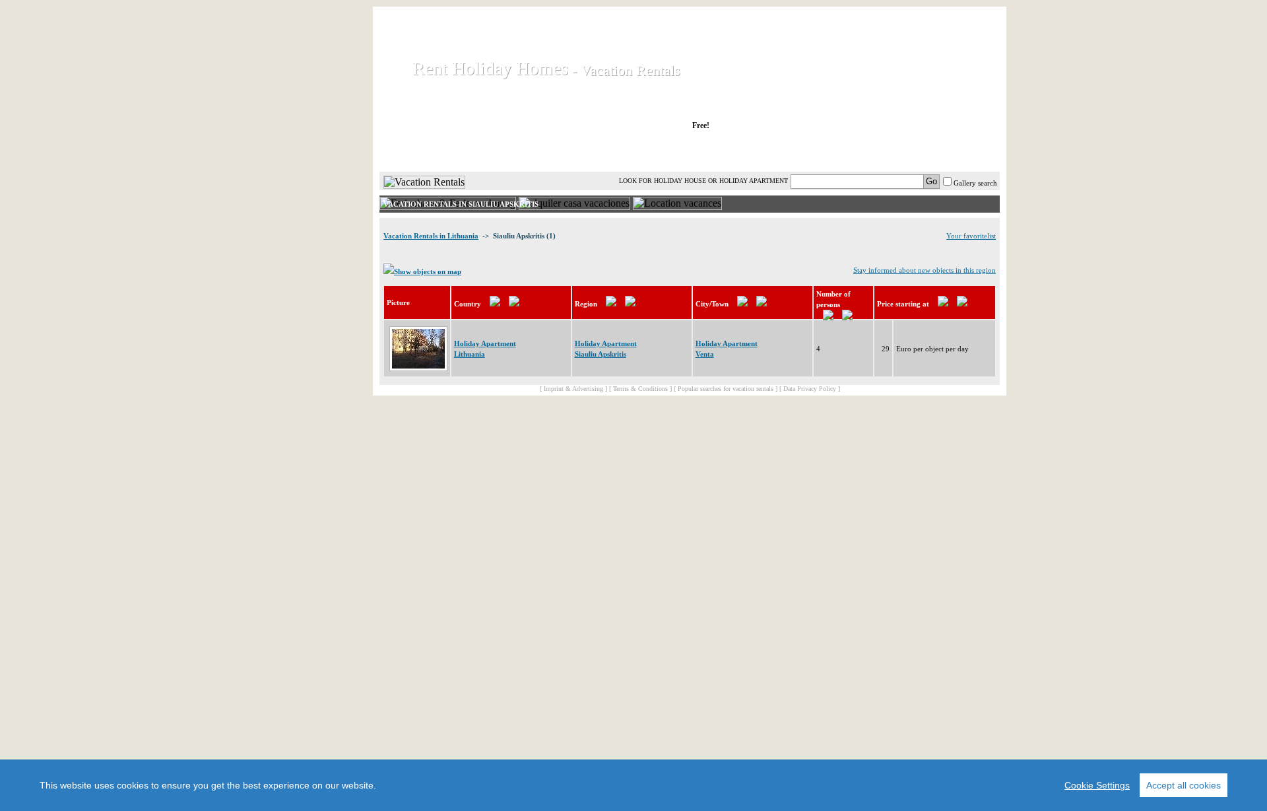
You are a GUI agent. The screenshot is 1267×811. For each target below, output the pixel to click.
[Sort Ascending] (495, 304)
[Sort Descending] (514, 304)
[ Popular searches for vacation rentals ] (725, 388)
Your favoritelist (971, 236)
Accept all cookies (1183, 785)
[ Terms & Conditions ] (640, 388)
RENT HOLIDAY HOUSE (541, 151)
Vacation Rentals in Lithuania (430, 236)
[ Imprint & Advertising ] (573, 388)
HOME (424, 151)
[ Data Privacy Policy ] (809, 388)
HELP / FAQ (965, 151)
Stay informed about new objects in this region (924, 270)
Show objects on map (427, 271)
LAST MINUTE (798, 151)
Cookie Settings (1097, 785)
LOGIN (884, 151)
